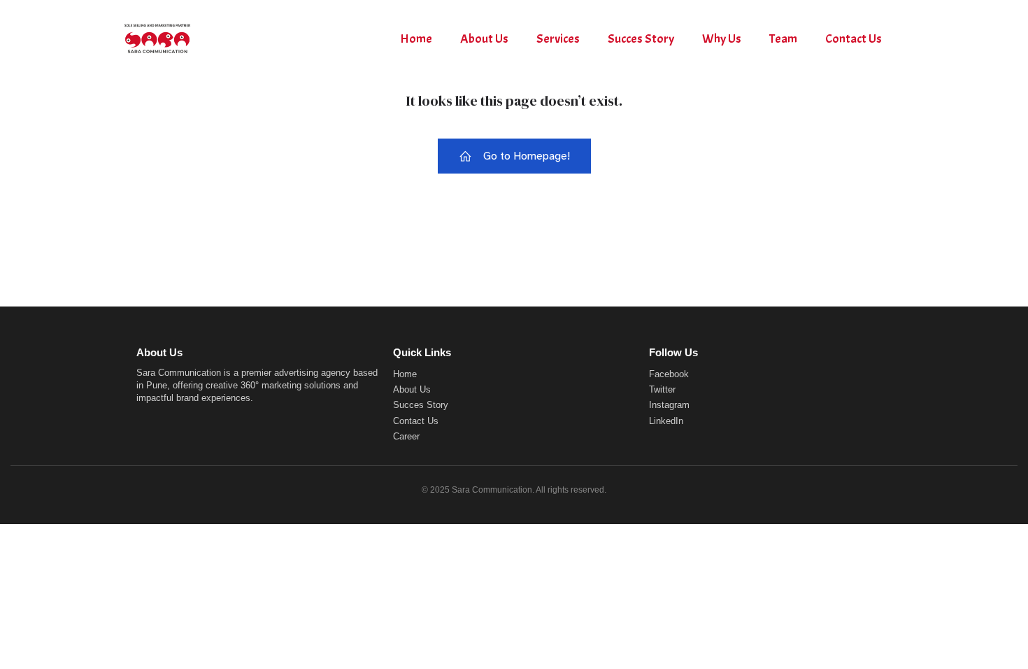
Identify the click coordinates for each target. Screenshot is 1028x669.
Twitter (662, 389)
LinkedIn (666, 421)
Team (783, 39)
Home (416, 39)
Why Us (721, 39)
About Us (484, 39)
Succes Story (641, 39)
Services (558, 39)
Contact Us (853, 39)
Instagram (669, 405)
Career (406, 436)
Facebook (669, 374)
